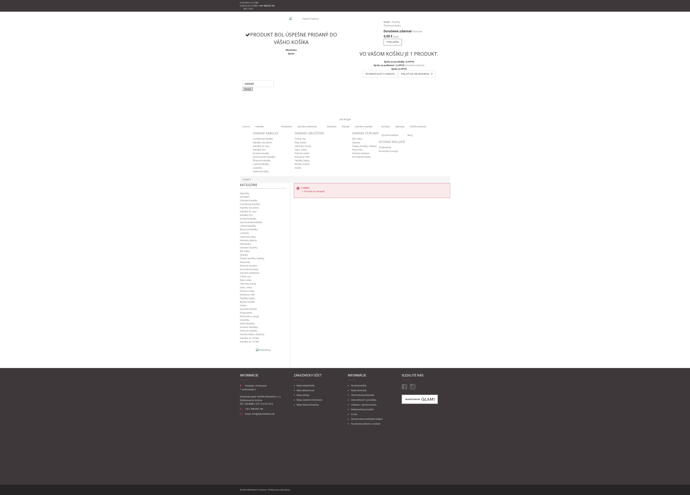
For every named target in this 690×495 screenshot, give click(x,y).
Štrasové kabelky (262, 160)
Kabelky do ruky (261, 146)
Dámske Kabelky (265, 133)
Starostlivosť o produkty (363, 400)
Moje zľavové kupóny (308, 404)
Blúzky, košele (302, 164)
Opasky (356, 142)
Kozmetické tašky (361, 157)
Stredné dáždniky (249, 327)
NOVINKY (244, 197)
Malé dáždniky (247, 323)
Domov (246, 126)
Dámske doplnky (363, 126)
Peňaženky (286, 126)
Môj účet (248, 9)
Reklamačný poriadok (362, 409)
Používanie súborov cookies (365, 423)
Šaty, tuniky (300, 142)
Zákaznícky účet (308, 375)
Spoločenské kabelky (264, 157)
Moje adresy (303, 395)
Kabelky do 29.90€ (249, 338)
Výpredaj (399, 126)
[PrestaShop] (263, 350)
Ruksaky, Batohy (248, 240)
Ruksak (345, 126)
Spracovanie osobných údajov (367, 419)
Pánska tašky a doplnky (252, 334)
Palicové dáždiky (248, 330)
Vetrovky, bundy (303, 146)
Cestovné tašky (261, 171)
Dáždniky (331, 126)
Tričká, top (300, 138)
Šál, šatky (357, 138)
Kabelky (260, 126)
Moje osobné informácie (309, 400)
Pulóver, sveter (302, 153)
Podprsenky (385, 147)
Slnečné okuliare (360, 153)
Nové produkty (358, 385)
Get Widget (345, 119)
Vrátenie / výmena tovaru (363, 404)
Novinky (385, 126)
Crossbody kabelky (263, 138)
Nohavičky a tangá (388, 151)
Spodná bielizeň (389, 135)
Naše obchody (358, 390)
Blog (410, 135)
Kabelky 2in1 (259, 149)
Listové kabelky (261, 164)
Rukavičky (357, 149)
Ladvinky (257, 167)
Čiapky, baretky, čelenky (364, 146)
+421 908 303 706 (254, 409)
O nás (354, 414)
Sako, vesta (301, 149)
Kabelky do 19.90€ (249, 341)
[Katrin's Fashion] (309, 22)
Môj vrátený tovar (305, 390)
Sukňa (298, 167)
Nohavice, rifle (302, 157)
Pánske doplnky (418, 126)
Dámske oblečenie (307, 126)
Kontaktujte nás (249, 3)
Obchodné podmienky (362, 395)
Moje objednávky (305, 385)
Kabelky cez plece (262, 142)
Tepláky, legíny (302, 160)
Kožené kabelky (261, 153)
